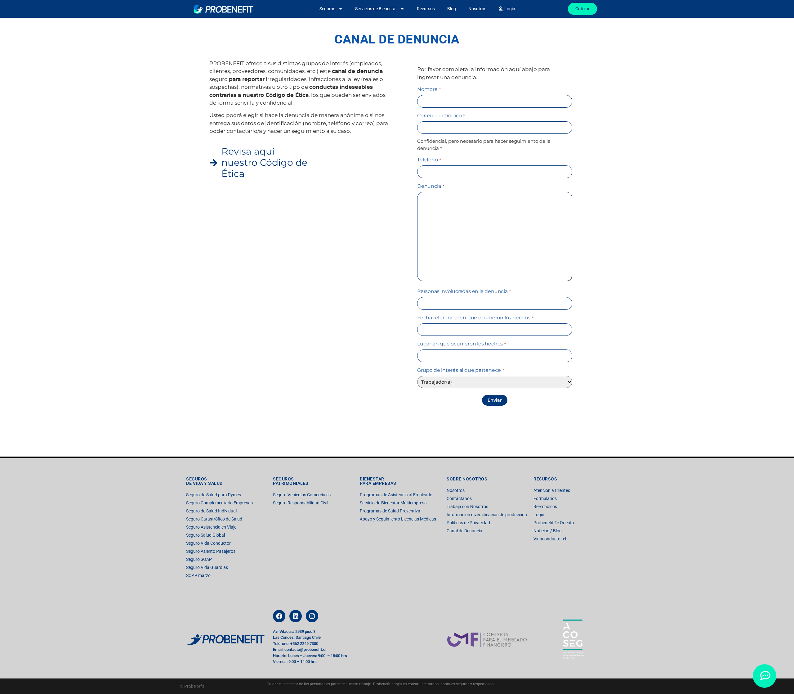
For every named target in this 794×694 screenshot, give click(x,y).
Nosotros (477, 8)
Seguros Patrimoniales (291, 481)
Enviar (495, 400)
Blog (451, 8)
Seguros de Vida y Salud (204, 481)
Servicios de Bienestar (376, 8)
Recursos (426, 8)
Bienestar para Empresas (378, 481)
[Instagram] (312, 616)
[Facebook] (279, 616)
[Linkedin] (295, 616)
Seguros (327, 8)
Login (508, 8)
